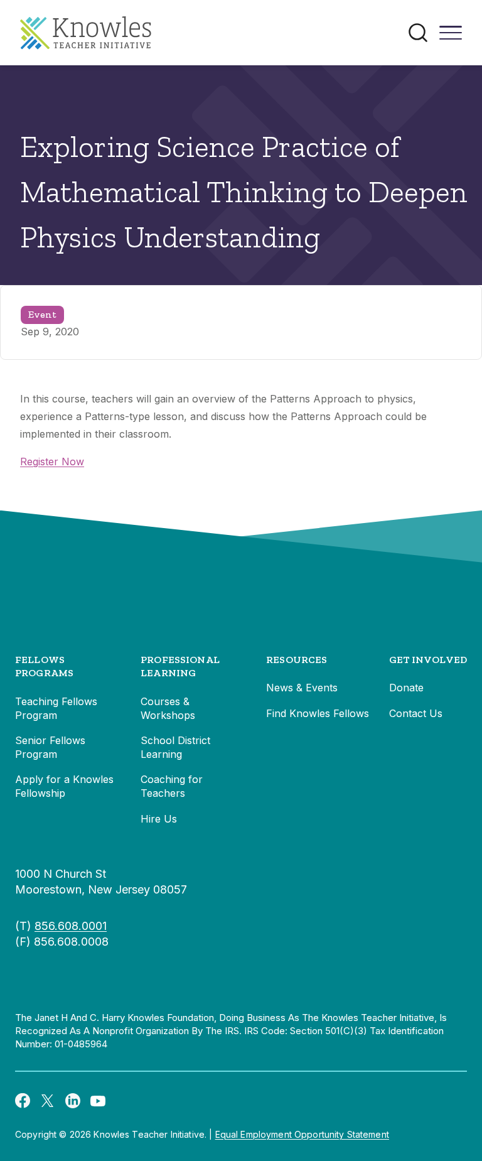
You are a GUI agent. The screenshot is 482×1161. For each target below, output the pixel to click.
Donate (406, 687)
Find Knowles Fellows (317, 713)
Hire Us (159, 819)
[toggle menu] (450, 37)
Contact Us (415, 713)
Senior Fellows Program (50, 747)
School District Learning (175, 747)
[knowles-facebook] (22, 1100)
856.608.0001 (71, 925)
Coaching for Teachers (172, 786)
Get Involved (428, 660)
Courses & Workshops (168, 708)
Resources (296, 660)
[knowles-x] (47, 1100)
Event (42, 314)
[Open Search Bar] (418, 32)
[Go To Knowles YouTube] (97, 1100)
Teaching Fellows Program (56, 708)
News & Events (302, 687)
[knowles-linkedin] (72, 1100)
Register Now (52, 461)
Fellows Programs (44, 666)
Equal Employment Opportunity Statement (302, 1134)
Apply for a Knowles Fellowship (64, 786)
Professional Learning (180, 666)
